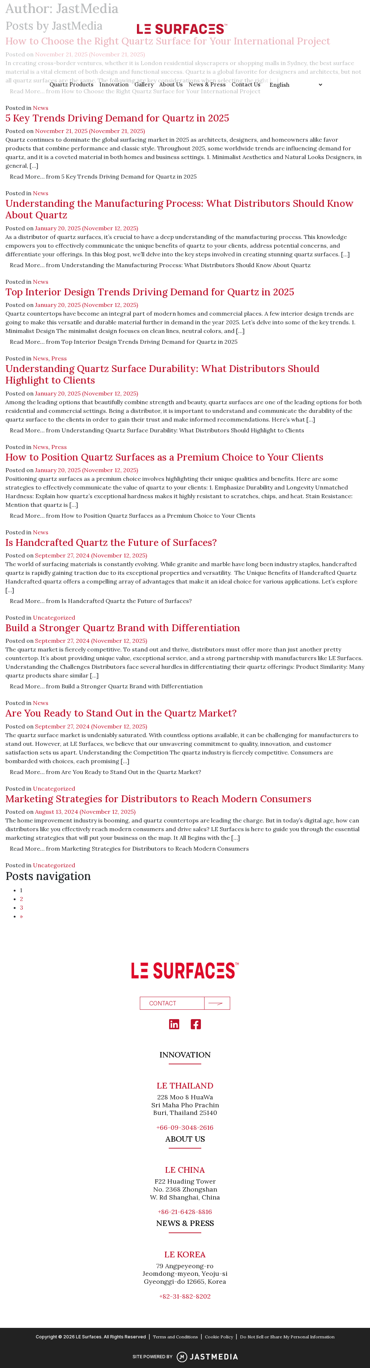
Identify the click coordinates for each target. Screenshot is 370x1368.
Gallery (144, 84)
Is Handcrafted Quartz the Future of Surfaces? (111, 542)
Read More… (103, 176)
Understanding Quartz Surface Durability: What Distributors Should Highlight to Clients (162, 374)
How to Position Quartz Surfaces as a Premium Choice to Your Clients (164, 457)
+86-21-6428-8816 (185, 1211)
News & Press (207, 84)
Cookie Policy (219, 1336)
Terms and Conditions (175, 1336)
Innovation (114, 84)
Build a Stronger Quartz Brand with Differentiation (122, 627)
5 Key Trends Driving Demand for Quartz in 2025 (117, 118)
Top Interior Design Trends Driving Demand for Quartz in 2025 (149, 292)
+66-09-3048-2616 (185, 1127)
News (40, 107)
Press (59, 358)
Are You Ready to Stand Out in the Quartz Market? (121, 713)
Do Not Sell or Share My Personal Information (287, 1336)
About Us (171, 84)
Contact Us (246, 84)
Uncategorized (54, 617)
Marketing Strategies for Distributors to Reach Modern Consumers (158, 798)
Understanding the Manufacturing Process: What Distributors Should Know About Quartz (179, 209)
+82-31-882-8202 (185, 1296)
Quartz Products (72, 84)
